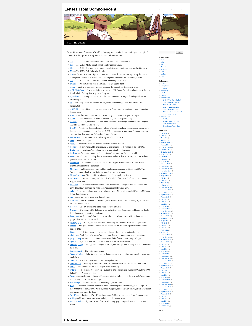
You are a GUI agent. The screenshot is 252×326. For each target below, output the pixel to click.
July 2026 (164, 133)
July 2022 (164, 223)
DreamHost (75, 137)
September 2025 (166, 152)
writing (73, 298)
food (72, 140)
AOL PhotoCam (77, 90)
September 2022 (166, 218)
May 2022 (164, 228)
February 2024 (165, 185)
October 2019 (165, 289)
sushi (162, 76)
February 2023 (165, 209)
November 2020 (166, 261)
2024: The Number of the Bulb (172, 112)
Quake (73, 241)
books (72, 118)
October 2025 (165, 149)
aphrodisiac (75, 96)
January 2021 (165, 256)
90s (71, 80)
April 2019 (164, 303)
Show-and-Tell (165, 116)
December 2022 (166, 211)
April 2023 (164, 206)
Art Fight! (74, 108)
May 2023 (164, 204)
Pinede (73, 225)
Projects (163, 95)
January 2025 (165, 166)
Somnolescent (76, 250)
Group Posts (165, 86)
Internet (73, 156)
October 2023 (165, 192)
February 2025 (165, 164)
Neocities (74, 200)
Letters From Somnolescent (90, 9)
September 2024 (166, 173)
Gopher (73, 146)
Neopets (73, 206)
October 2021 (165, 242)
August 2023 (165, 197)
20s (71, 67)
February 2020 (165, 280)
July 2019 (164, 296)
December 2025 (166, 147)
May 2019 (164, 301)
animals (73, 83)
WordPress (74, 295)
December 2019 (166, 284)
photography (75, 222)
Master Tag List (80, 43)
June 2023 (164, 202)
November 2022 (166, 213)
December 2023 (166, 187)
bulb (162, 60)
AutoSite (73, 115)
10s (71, 64)
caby (162, 62)
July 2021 (164, 244)
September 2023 (166, 194)
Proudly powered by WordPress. (171, 320)
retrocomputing (76, 244)
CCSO (73, 127)
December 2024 (166, 168)
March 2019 (165, 306)
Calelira (73, 121)
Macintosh (74, 162)
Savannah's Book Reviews (171, 121)
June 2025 (164, 159)
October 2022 (165, 216)
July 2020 (164, 270)
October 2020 (165, 263)
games (72, 143)
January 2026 (165, 145)
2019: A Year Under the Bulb (172, 100)
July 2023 (164, 199)
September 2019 (166, 291)
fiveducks (164, 69)
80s (71, 74)
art (71, 102)
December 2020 (166, 258)
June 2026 (164, 135)
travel (72, 266)
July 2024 (164, 178)
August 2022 (165, 220)
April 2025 (164, 161)
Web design (75, 282)
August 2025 (165, 154)
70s (71, 71)
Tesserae (73, 260)
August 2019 (165, 294)
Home (69, 43)
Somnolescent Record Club (171, 126)
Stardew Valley (76, 254)
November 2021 (166, 239)
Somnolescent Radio (169, 123)
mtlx (72, 190)
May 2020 (164, 275)
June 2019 (164, 298)
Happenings (164, 90)
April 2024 (164, 183)
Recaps (165, 88)
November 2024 (166, 171)
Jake (162, 71)
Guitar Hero (75, 149)
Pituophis (74, 231)
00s (71, 61)
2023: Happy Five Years (170, 109)
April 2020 (164, 277)
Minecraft (74, 168)
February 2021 (165, 254)
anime (72, 86)
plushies (73, 235)
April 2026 (164, 138)
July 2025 (164, 157)
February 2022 (165, 235)
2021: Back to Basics (169, 105)
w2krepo (73, 269)
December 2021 (166, 237)
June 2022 (164, 225)
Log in (163, 313)
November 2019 (166, 287)
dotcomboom (165, 67)
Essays (163, 83)
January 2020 (165, 282)
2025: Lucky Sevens (169, 114)
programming (75, 238)
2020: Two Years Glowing (171, 102)
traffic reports (75, 263)
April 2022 (164, 230)
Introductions (165, 93)
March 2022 (165, 232)
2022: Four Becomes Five (171, 107)
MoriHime (74, 178)
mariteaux (164, 74)
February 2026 (165, 142)
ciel (162, 64)
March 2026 (165, 140)
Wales (72, 276)
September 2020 (166, 265)
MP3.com (74, 184)
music (72, 197)
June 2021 (164, 246)
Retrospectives (165, 97)
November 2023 (166, 190)
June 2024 (164, 180)
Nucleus (73, 209)
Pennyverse (75, 216)
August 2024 (165, 175)
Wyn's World (75, 301)
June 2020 (164, 272)
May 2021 (164, 249)
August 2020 (165, 268)
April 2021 (164, 251)
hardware (74, 153)
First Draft (166, 119)
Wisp (72, 285)
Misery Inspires (76, 175)
